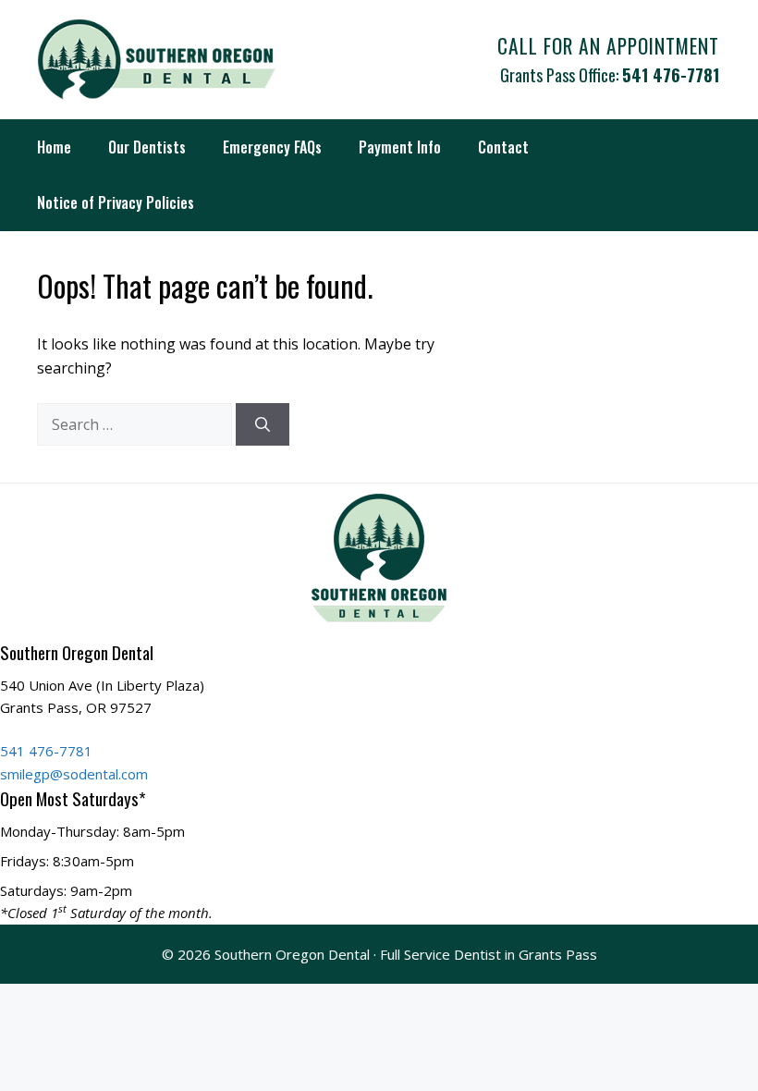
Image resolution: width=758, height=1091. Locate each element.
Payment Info (400, 147)
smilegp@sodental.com (74, 774)
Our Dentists (147, 147)
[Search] (262, 424)
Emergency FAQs (272, 147)
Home (54, 147)
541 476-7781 (670, 74)
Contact (503, 147)
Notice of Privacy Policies (115, 202)
